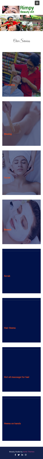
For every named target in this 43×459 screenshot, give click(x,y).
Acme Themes (28, 451)
